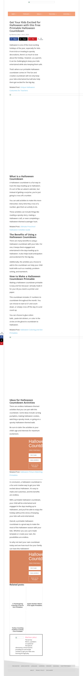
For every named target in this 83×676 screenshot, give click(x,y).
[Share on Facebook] (1, 336)
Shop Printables (66, 666)
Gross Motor (25, 666)
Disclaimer (49, 670)
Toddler (26, 14)
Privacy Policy (40, 670)
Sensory (48, 666)
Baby (13, 14)
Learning (41, 666)
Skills (39, 14)
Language (34, 666)
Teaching (52, 14)
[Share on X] (1, 340)
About (32, 670)
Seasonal (66, 14)
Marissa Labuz (15, 34)
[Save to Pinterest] (1, 343)
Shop (41, 19)
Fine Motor (15, 666)
